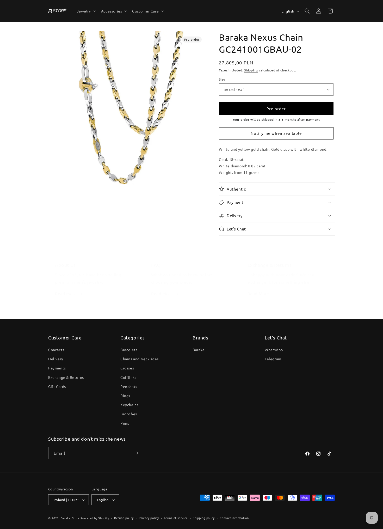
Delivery (55, 358)
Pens (124, 423)
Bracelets (128, 349)
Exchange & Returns (66, 377)
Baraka (199, 349)
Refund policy (124, 518)
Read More (66, 293)
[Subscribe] (136, 453)
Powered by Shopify (95, 518)
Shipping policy (204, 518)
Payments (57, 368)
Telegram (273, 358)
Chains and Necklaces (139, 358)
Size (222, 79)
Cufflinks (128, 377)
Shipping (251, 70)
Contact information (234, 518)
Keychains (129, 404)
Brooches (128, 413)
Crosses (127, 368)
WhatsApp (274, 349)
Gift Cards (57, 386)
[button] (86, 10)
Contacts (56, 349)
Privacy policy (149, 518)
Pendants (128, 386)
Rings (125, 395)
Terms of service (176, 518)
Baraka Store (70, 518)
